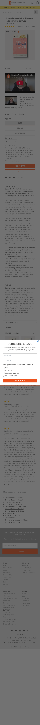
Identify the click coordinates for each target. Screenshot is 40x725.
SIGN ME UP (20, 380)
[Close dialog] (38, 341)
